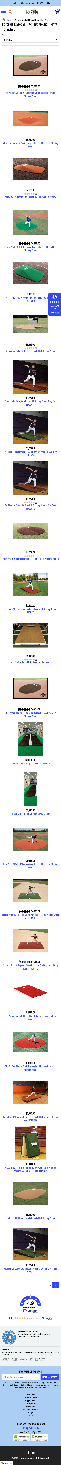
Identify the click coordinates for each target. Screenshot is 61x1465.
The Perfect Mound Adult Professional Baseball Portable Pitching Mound (30, 1068)
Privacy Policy (30, 1403)
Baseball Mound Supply (27, 1458)
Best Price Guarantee (30, 1409)
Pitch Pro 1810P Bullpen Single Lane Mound (30, 814)
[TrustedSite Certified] (21, 1437)
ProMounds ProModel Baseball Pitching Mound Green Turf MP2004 (30, 453)
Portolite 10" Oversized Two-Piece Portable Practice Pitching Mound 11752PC (30, 1118)
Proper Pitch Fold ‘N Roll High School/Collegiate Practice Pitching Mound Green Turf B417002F (30, 1169)
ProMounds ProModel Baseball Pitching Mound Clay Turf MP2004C (30, 507)
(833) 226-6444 (30, 1428)
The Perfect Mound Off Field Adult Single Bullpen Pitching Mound (30, 1017)
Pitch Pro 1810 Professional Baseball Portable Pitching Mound (30, 558)
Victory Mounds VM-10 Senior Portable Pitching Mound (30, 351)
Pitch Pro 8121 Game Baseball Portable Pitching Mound (30, 1218)
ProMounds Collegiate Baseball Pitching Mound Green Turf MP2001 (30, 1270)
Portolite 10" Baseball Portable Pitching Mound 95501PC (30, 196)
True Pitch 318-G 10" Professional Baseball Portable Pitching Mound (30, 865)
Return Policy (30, 1406)
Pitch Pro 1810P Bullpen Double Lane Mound (30, 763)
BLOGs (30, 1415)
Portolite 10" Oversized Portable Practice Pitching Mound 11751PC (30, 610)
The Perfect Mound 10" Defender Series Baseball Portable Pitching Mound (30, 94)
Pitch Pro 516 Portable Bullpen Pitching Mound (30, 662)
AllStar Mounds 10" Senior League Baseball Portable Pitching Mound (30, 144)
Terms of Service (30, 1397)
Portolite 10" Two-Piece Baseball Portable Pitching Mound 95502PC (30, 299)
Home (8, 20)
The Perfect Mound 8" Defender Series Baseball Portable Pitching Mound (30, 714)
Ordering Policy (30, 1394)
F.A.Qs (30, 1412)
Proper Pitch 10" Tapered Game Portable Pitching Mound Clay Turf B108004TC (30, 966)
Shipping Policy (30, 1400)
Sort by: (5, 35)
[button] (30, 1305)
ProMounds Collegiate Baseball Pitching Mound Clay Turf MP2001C (30, 403)
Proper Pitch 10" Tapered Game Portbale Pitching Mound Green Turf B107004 (30, 916)
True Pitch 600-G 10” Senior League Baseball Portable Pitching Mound (30, 248)
